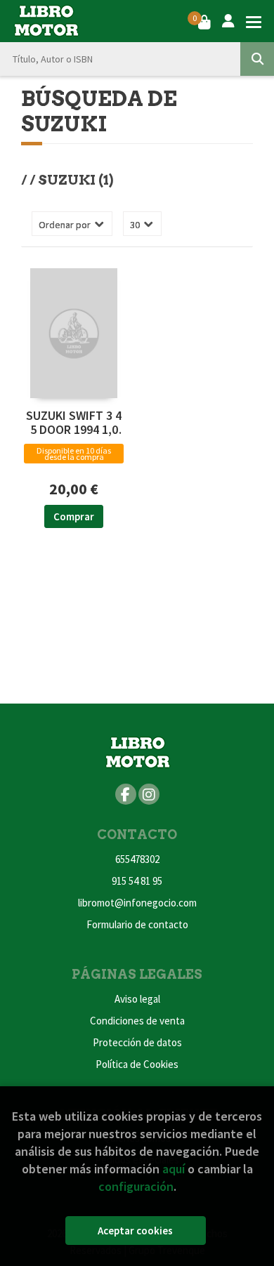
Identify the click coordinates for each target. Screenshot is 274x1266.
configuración (136, 1186)
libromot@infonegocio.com (137, 902)
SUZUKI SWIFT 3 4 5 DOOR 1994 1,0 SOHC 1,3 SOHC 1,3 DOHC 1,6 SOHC (74, 423)
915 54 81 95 (137, 881)
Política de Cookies (137, 1064)
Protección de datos (137, 1042)
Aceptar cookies (135, 1230)
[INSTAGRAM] (148, 794)
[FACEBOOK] (125, 794)
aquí (173, 1169)
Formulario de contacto (137, 924)
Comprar (73, 516)
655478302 (137, 859)
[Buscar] (257, 59)
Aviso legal (137, 998)
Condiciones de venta (137, 1020)
